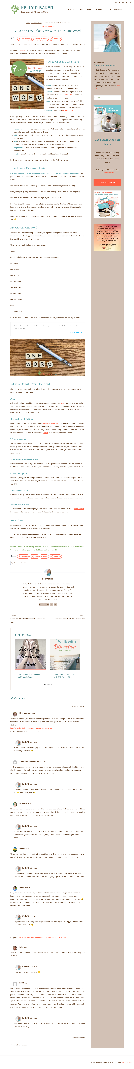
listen (63, 403)
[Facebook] (115, 2)
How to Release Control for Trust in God (70, 617)
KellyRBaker (27, 742)
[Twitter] (119, 2)
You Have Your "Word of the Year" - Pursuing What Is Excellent (42, 938)
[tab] (44, 684)
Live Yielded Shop (114, 9)
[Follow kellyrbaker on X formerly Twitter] (44, 604)
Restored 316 (127, 1062)
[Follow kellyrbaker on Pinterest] (55, 604)
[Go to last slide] (17, 661)
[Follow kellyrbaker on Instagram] (47, 604)
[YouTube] (126, 2)
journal (45, 433)
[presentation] (30, 654)
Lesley (22, 849)
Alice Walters (25, 713)
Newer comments (78, 706)
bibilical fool (69, 95)
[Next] (77, 661)
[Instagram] (123, 2)
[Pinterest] (130, 2)
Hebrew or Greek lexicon (51, 423)
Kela (21, 947)
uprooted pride (67, 110)
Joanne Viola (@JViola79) (30, 761)
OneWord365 (22, 562)
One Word (21, 50)
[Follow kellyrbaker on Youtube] (51, 604)
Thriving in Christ (47, 26)
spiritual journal (78, 509)
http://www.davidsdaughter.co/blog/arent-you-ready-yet (31, 728)
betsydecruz (24, 887)
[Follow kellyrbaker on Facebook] (40, 604)
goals (13, 562)
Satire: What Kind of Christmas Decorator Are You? (27, 618)
